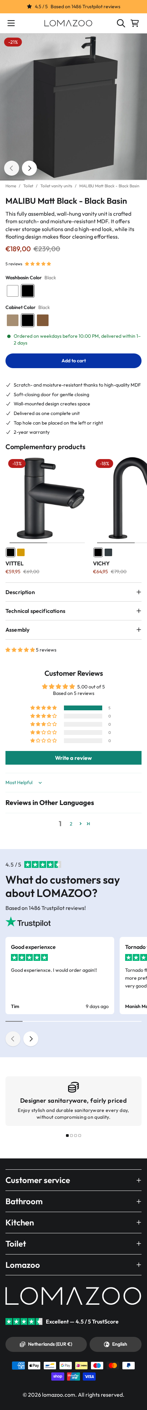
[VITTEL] (47, 498)
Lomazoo (22, 1265)
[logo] (68, 23)
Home (10, 185)
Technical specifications (35, 610)
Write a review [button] (73, 757)
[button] (38, 264)
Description (20, 592)
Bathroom (24, 1201)
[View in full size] (73, 106)
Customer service (37, 1180)
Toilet (28, 185)
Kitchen (19, 1222)
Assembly (17, 629)
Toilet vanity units (56, 185)
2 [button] (71, 824)
